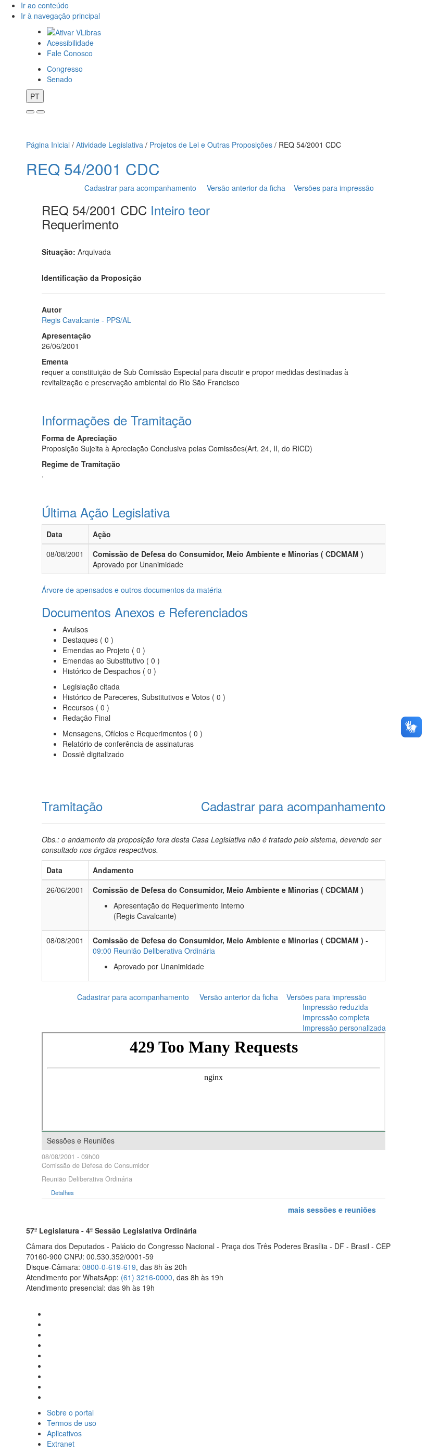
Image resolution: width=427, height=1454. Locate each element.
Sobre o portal (70, 1412)
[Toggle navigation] (30, 111)
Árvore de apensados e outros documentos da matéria (132, 590)
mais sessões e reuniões (332, 1209)
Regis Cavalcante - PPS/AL (86, 320)
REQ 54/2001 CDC (93, 169)
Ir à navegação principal (60, 15)
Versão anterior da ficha (246, 188)
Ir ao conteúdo (45, 5)
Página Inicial (48, 144)
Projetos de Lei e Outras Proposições (210, 144)
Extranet (60, 1443)
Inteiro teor (180, 210)
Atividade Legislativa (109, 144)
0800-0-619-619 (109, 1267)
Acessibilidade (70, 42)
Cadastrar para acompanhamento (142, 188)
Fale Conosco (70, 53)
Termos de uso (71, 1423)
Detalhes (62, 1193)
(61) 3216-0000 (146, 1277)
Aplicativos (64, 1433)
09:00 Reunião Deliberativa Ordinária (154, 950)
